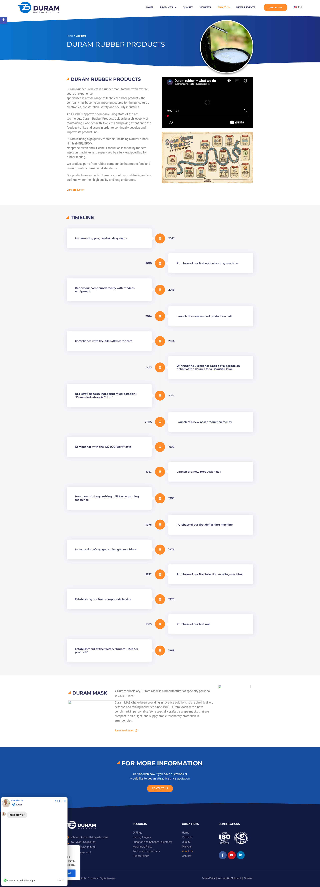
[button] (3, 20)
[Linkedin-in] (241, 855)
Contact (186, 856)
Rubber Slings (141, 856)
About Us (224, 7)
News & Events (245, 7)
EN (299, 7)
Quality (188, 7)
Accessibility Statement (229, 878)
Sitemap (248, 878)
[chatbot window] (34, 841)
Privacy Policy (208, 878)
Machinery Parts (142, 846)
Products (166, 7)
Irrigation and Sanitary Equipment (152, 842)
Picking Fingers (142, 837)
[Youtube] (232, 855)
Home (149, 7)
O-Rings (137, 832)
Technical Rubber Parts (146, 851)
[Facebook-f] (223, 855)
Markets (205, 7)
